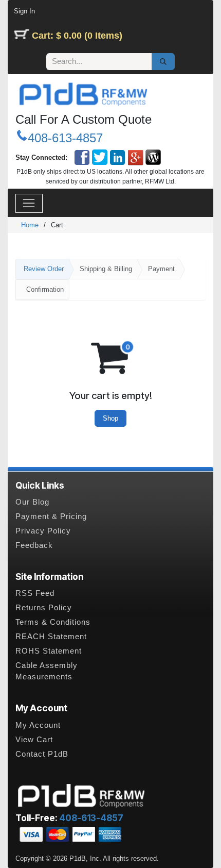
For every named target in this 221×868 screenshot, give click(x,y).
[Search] (163, 62)
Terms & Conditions (52, 622)
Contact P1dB (41, 754)
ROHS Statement (48, 651)
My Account (38, 725)
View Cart (34, 740)
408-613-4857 (65, 138)
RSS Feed (34, 593)
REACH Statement (51, 636)
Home (30, 225)
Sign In (24, 11)
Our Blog (32, 502)
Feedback (34, 545)
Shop (110, 418)
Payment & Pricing (51, 516)
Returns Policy (43, 608)
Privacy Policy (43, 531)
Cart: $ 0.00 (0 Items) (77, 35)
